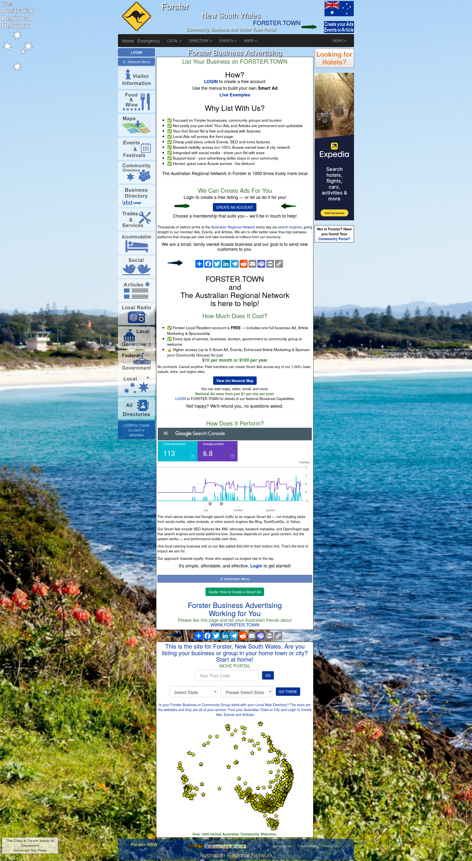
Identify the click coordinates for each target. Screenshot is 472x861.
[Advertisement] (334, 321)
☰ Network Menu (136, 61)
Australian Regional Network (233, 226)
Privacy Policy (308, 846)
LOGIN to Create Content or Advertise (136, 430)
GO (268, 675)
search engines (290, 226)
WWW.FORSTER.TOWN (234, 624)
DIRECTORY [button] (199, 40)
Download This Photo (30, 850)
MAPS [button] (249, 40)
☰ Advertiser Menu (235, 578)
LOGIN (180, 398)
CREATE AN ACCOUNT (234, 207)
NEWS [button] (338, 40)
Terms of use (283, 846)
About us (331, 846)
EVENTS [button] (227, 40)
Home (128, 40)
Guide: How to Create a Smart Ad (235, 591)
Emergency (148, 40)
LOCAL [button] (173, 40)
